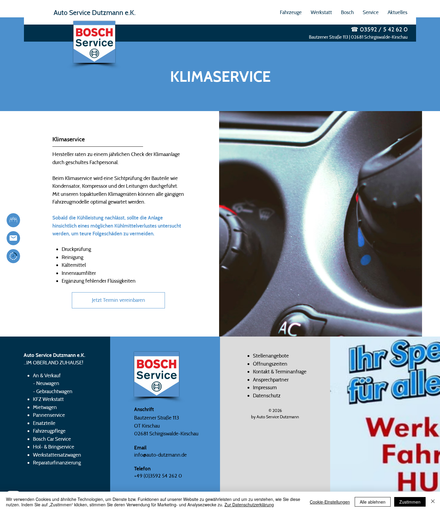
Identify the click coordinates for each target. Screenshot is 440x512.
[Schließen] (432, 501)
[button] (290, 12)
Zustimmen (410, 502)
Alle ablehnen (373, 502)
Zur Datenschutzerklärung (249, 505)
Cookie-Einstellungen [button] (330, 502)
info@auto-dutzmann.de (160, 455)
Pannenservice (49, 415)
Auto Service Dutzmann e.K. (95, 12)
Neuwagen (47, 383)
